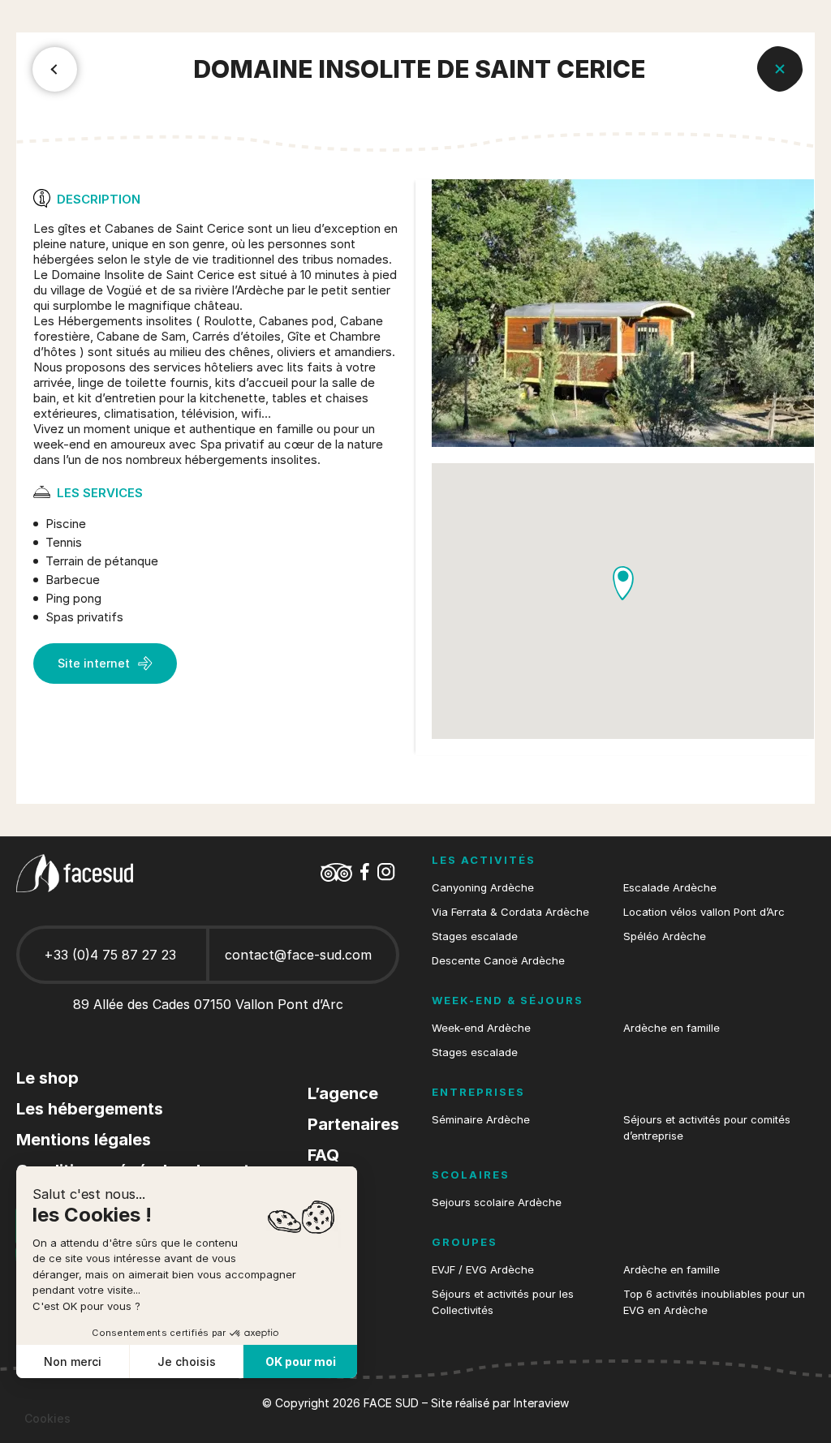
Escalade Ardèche (670, 887)
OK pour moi (300, 1361)
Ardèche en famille (671, 1027)
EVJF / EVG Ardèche (483, 1269)
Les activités (484, 859)
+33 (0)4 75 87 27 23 (110, 955)
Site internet (94, 663)
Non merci (72, 1361)
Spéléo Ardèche (664, 936)
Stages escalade (475, 936)
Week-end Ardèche (481, 1027)
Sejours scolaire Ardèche (497, 1202)
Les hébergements (89, 1109)
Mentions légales (83, 1139)
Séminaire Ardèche (481, 1119)
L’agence (343, 1093)
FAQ (323, 1155)
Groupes (464, 1241)
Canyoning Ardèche (483, 887)
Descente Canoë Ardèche (498, 960)
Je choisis (186, 1361)
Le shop (47, 1078)
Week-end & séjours (507, 1000)
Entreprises (478, 1091)
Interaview (541, 1403)
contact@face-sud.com (298, 955)
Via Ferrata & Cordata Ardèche (510, 911)
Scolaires (471, 1174)
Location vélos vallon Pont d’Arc (704, 911)
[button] (623, 584)
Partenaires (353, 1124)
